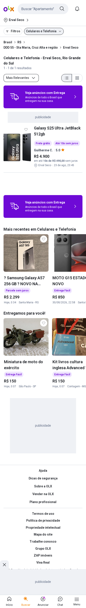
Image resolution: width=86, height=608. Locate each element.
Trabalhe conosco (43, 541)
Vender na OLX (43, 494)
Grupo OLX (43, 548)
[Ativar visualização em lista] (66, 78)
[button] (43, 9)
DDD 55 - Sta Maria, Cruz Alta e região (31, 47)
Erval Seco (71, 47)
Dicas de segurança (43, 478)
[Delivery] (14, 96)
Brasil (8, 42)
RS (19, 42)
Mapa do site (43, 534)
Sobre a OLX (43, 486)
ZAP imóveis (43, 555)
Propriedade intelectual (43, 527)
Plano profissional (43, 502)
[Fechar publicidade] (4, 564)
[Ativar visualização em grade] (77, 78)
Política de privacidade (43, 520)
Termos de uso (43, 513)
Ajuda (43, 470)
